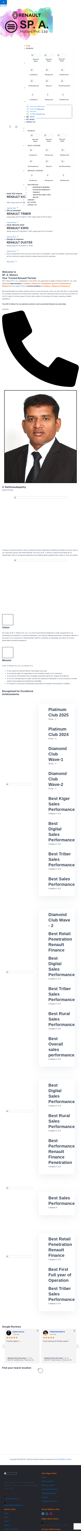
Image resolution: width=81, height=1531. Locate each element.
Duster (6, 1525)
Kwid (6, 1521)
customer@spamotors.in (14, 1505)
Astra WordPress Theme (62, 1459)
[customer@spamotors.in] (5, 1503)
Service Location (48, 1485)
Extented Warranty (41, 190)
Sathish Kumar (18, 1332)
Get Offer (32, 202)
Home (30, 128)
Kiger (6, 1513)
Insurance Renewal (41, 187)
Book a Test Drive (11, 1529)
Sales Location (34, 145)
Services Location (35, 170)
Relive (35, 197)
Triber (6, 1517)
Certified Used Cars (42, 195)
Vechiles (31, 131)
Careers (31, 200)
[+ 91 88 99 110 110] (5, 1496)
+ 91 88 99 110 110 (11, 1499)
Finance (36, 192)
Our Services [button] (33, 185)
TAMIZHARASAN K (57, 1332)
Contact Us (32, 205)
